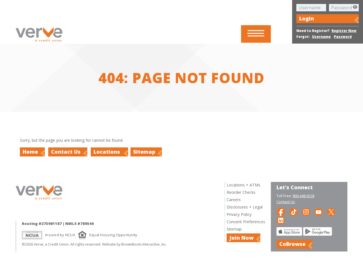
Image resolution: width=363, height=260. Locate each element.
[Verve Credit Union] (39, 42)
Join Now (241, 237)
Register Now (344, 30)
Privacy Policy (239, 214)
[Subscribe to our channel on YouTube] (318, 211)
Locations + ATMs (243, 185)
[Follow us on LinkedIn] (281, 220)
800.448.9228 (303, 195)
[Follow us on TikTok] (293, 211)
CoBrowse (292, 243)
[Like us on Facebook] (281, 211)
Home (30, 151)
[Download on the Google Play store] (317, 234)
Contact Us (66, 151)
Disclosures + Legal (245, 207)
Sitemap (144, 151)
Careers (234, 199)
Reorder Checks (241, 192)
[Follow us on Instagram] (306, 211)
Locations (107, 151)
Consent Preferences (246, 221)
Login (306, 18)
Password (343, 36)
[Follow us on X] (331, 211)
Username (321, 36)
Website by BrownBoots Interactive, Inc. (134, 244)
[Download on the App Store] (289, 234)
